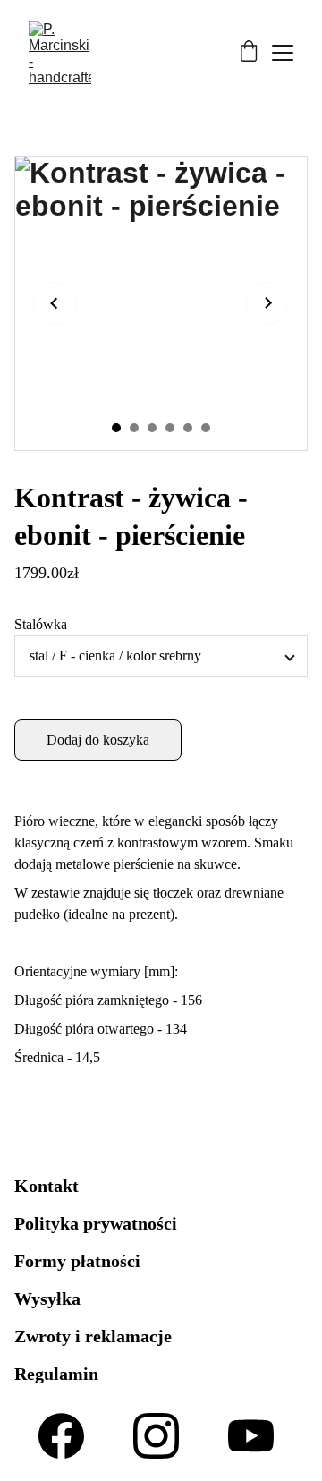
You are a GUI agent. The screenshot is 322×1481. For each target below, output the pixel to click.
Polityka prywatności (95, 1223)
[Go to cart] (248, 52)
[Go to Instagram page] (156, 1436)
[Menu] (282, 53)
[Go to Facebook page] (61, 1436)
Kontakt (46, 1186)
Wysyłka (47, 1298)
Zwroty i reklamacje (93, 1336)
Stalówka (40, 624)
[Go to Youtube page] (251, 1436)
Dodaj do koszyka (98, 739)
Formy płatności (77, 1261)
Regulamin (56, 1373)
